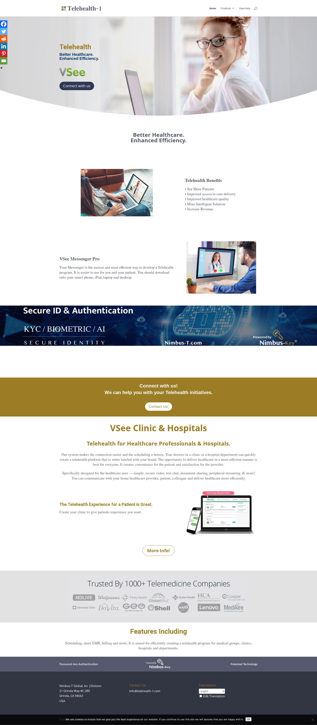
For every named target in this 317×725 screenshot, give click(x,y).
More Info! (158, 550)
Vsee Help (244, 8)
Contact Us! (158, 406)
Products (226, 8)
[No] (312, 720)
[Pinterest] (3, 53)
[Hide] (1, 67)
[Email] (3, 60)
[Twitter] (3, 31)
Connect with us (76, 85)
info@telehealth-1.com (144, 691)
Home (212, 8)
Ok (248, 719)
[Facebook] (3, 24)
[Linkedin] (3, 46)
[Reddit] (3, 38)
